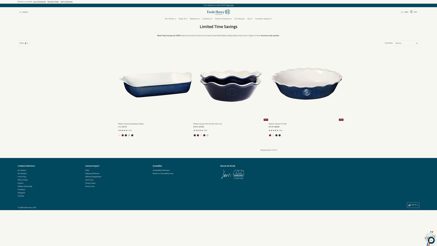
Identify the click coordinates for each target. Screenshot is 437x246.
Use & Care (89, 180)
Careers (20, 183)
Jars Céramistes (39, 2)
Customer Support (263, 19)
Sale (249, 19)
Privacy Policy (90, 183)
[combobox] (68, 12)
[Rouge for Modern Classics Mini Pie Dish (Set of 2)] (198, 135)
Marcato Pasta (53, 2)
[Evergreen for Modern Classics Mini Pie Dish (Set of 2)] (204, 135)
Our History (170, 19)
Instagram (21, 193)
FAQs (87, 170)
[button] (431, 240)
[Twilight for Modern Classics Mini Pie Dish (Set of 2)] (195, 135)
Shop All (182, 19)
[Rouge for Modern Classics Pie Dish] (270, 135)
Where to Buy (23, 180)
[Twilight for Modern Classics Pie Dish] (279, 135)
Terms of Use (90, 186)
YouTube (21, 196)
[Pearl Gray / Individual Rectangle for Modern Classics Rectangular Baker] (129, 135)
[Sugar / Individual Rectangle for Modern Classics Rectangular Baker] (119, 135)
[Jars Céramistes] (226, 175)
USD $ (413, 205)
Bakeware (194, 19)
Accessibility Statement (161, 170)
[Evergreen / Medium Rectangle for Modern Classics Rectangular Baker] (132, 135)
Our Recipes (240, 19)
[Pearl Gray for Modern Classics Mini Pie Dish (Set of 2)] (207, 135)
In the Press (22, 177)
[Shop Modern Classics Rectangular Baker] (155, 84)
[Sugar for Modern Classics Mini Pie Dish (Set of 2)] (201, 135)
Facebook (21, 189)
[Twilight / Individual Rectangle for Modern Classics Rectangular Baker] (126, 135)
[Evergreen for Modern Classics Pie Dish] (276, 135)
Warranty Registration (93, 177)
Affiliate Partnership (25, 186)
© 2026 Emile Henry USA (27, 207)
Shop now (230, 5)
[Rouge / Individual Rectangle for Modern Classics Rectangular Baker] (123, 135)
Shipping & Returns (92, 173)
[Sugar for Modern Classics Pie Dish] (273, 135)
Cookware (207, 19)
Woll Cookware (66, 2)
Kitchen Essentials (223, 19)
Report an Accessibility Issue (163, 173)
